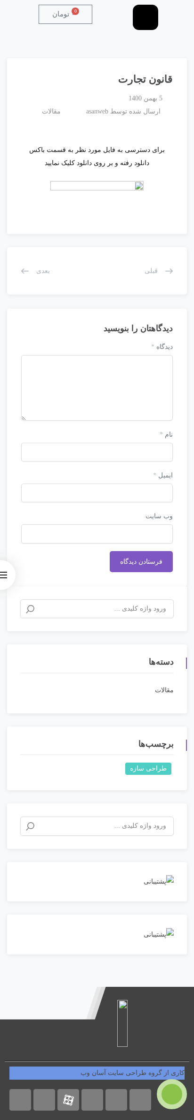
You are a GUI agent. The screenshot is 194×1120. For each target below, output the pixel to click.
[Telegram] (44, 1100)
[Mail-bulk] (140, 1100)
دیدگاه (162, 346)
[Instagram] (20, 1100)
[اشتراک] (18, 75)
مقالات (51, 111)
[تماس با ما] (172, 1094)
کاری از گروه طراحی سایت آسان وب (133, 1072)
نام (166, 434)
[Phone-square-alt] (116, 1100)
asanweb (97, 111)
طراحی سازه (148, 768)
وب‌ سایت (159, 516)
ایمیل (163, 475)
